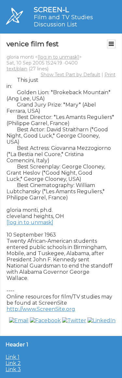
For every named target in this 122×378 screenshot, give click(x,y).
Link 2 (13, 363)
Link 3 (13, 369)
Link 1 (13, 357)
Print (109, 75)
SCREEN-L (51, 10)
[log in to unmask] (58, 57)
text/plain (17, 69)
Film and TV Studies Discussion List (63, 21)
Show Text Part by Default (70, 75)
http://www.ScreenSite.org (41, 309)
